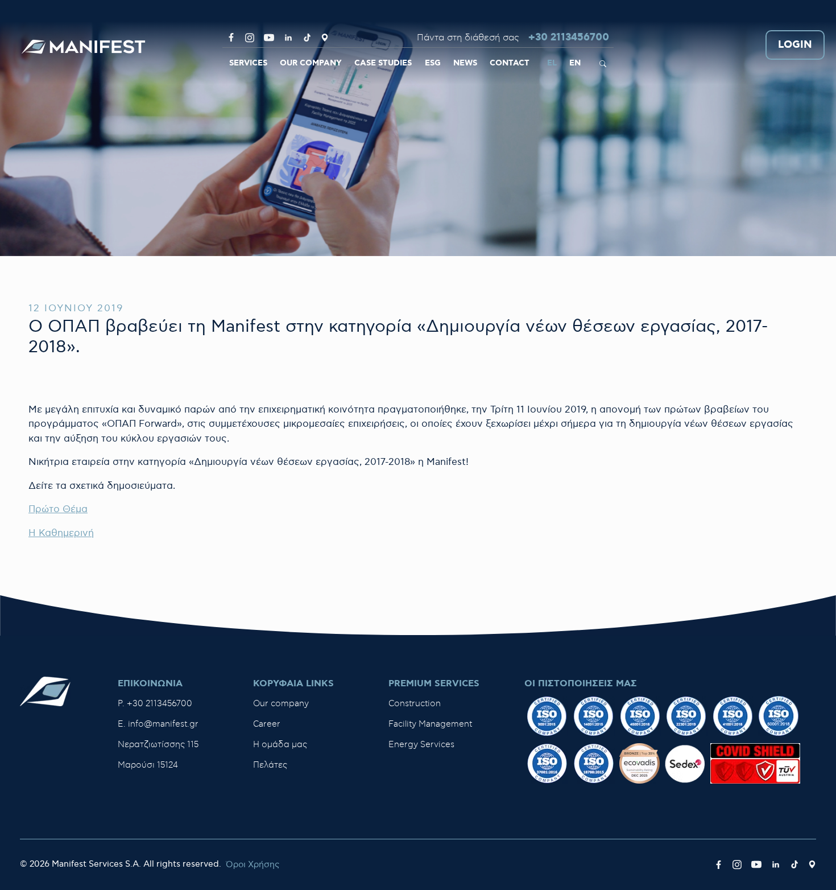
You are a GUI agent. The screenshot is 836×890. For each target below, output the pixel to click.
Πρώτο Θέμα (58, 509)
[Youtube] (269, 37)
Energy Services (421, 744)
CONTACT (509, 63)
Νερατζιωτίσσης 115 (158, 744)
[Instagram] (250, 37)
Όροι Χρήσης (252, 865)
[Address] (325, 37)
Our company (281, 703)
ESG (433, 63)
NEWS (465, 63)
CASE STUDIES (383, 63)
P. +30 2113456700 (155, 703)
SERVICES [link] (248, 63)
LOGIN (795, 45)
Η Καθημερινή (61, 533)
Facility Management (430, 724)
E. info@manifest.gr (158, 724)
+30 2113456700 (568, 37)
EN (575, 63)
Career (266, 724)
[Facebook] (231, 37)
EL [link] (552, 63)
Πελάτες (270, 765)
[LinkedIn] (288, 37)
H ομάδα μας (280, 744)
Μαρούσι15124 (148, 765)
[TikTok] (307, 37)
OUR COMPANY (311, 63)
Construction (414, 703)
